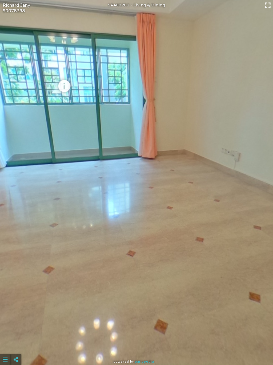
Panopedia (144, 361)
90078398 (14, 10)
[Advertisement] (136, 346)
